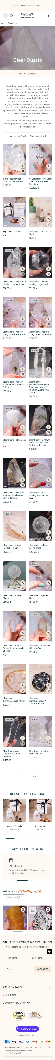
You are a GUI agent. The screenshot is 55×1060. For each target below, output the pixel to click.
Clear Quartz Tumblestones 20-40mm (14, 699)
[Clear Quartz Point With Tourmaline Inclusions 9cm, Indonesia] (14, 473)
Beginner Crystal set (12, 231)
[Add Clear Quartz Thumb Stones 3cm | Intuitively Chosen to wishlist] (22, 615)
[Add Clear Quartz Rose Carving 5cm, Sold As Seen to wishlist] (48, 462)
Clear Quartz (37, 124)
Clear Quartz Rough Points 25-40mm (12, 546)
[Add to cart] (22, 171)
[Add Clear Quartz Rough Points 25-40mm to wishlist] (22, 514)
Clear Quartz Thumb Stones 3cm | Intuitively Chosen (13, 648)
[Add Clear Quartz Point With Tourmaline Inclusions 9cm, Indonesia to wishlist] (22, 462)
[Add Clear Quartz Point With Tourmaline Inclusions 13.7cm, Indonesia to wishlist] (48, 409)
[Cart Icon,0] (49, 15)
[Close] (49, 1047)
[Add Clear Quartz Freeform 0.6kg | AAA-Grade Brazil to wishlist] (48, 301)
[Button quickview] (22, 166)
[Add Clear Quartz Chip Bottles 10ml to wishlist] (48, 201)
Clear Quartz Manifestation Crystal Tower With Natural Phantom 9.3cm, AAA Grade (39, 387)
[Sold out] (48, 171)
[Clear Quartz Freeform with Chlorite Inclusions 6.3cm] (14, 362)
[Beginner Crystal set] (14, 212)
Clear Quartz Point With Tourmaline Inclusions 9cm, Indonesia (13, 495)
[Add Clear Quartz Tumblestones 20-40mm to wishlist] (22, 667)
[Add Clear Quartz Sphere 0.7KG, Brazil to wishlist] (48, 514)
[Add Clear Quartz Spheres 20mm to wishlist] (48, 564)
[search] (11, 15)
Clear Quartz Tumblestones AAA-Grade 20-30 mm (38, 701)
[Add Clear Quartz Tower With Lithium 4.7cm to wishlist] (48, 615)
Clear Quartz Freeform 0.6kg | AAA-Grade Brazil (40, 333)
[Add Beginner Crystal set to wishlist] (22, 201)
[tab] (5, 173)
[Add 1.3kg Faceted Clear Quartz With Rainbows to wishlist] (22, 148)
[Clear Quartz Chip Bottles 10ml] (40, 212)
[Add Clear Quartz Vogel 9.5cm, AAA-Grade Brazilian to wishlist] (22, 720)
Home (2, 23)
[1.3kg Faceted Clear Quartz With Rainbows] (14, 159)
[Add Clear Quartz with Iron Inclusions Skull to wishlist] (48, 720)
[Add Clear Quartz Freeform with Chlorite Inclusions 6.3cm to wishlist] (22, 351)
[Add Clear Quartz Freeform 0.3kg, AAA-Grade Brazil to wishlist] (22, 301)
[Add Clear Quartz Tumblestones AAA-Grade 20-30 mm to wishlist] (48, 667)
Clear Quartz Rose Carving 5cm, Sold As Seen (38, 495)
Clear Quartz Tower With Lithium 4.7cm (40, 647)
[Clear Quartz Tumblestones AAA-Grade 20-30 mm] (40, 679)
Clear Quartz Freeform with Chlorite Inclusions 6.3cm (13, 385)
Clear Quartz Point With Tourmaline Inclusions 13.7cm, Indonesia (39, 443)
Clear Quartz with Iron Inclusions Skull (39, 752)
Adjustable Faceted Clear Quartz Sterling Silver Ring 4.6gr (40, 181)
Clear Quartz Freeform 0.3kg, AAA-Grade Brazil (14, 333)
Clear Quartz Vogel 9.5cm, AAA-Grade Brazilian (11, 754)
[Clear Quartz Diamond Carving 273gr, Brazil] (40, 262)
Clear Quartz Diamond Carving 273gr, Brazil (39, 283)
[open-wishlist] (49, 951)
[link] (13, 897)
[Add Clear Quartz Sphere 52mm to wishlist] (22, 564)
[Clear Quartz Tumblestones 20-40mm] (14, 679)
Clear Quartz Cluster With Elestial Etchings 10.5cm (14, 283)
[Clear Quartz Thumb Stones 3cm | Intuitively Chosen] (14, 626)
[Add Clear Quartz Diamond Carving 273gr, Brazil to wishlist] (48, 251)
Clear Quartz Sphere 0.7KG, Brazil (38, 546)
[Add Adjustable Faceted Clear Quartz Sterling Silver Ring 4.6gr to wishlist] (48, 148)
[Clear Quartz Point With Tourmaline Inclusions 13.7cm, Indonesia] (40, 420)
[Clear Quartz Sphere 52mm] (14, 576)
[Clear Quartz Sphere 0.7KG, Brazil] (40, 526)
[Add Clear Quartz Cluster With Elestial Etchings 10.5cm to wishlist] (22, 251)
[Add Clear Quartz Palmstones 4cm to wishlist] (22, 409)
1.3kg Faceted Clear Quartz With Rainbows (13, 180)
